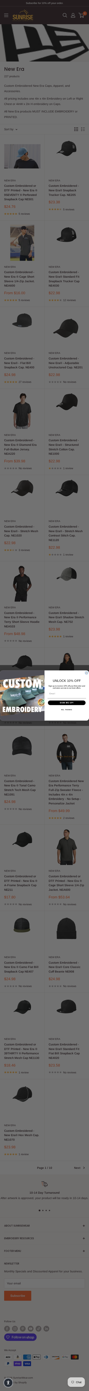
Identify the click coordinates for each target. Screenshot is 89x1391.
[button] (8, 1383)
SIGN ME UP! (67, 703)
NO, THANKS (66, 710)
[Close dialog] (86, 672)
